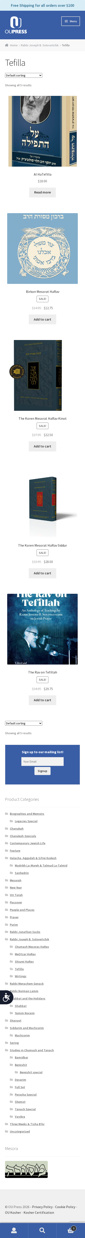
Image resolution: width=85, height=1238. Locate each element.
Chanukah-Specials (23, 836)
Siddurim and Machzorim (27, 1028)
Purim (14, 925)
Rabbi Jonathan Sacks (25, 932)
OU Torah (16, 895)
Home (14, 45)
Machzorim (22, 1035)
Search (42, 1230)
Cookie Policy (65, 1207)
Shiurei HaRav (24, 961)
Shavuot (15, 1020)
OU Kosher (13, 1212)
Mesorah (15, 880)
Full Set (20, 1087)
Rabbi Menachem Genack (27, 984)
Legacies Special (26, 821)
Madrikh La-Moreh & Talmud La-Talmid (41, 865)
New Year (16, 887)
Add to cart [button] (42, 319)
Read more (42, 192)
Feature (15, 851)
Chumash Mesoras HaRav (32, 947)
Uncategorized (20, 1131)
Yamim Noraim (25, 1013)
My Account (14, 1230)
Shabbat (21, 1006)
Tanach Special (25, 1109)
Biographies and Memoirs (27, 814)
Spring (14, 1043)
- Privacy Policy (41, 1207)
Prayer (14, 917)
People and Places (22, 910)
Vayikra (20, 1117)
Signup (42, 771)
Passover (16, 902)
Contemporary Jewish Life (27, 843)
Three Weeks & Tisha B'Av (27, 1124)
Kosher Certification (39, 1212)
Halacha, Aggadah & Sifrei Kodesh (33, 858)
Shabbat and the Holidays (27, 998)
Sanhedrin (22, 873)
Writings (20, 976)
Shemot (20, 1102)
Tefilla (19, 969)
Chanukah (17, 829)
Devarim (20, 1080)
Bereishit (21, 1065)
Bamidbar (21, 1057)
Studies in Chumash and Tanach (32, 1050)
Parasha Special (26, 1094)
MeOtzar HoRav (25, 954)
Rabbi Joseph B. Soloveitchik (40, 45)
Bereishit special (31, 1072)
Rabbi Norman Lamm (24, 991)
